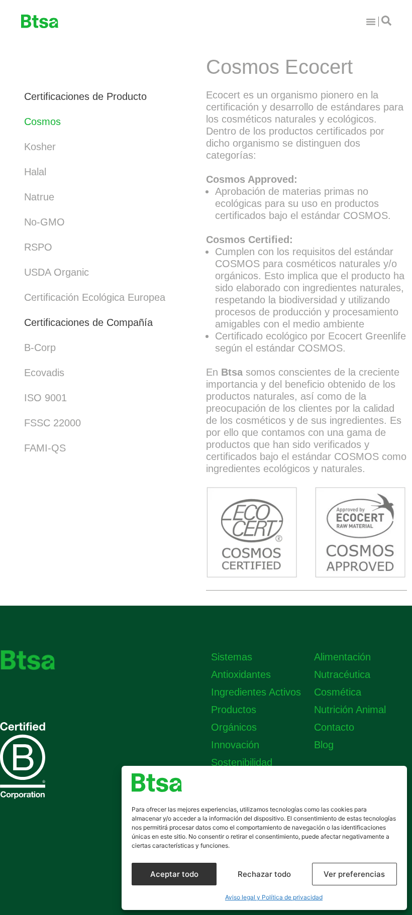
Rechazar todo (264, 874)
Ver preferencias (354, 874)
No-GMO (44, 221)
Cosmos (42, 121)
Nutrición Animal (350, 709)
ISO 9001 (45, 397)
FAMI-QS (45, 447)
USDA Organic (56, 272)
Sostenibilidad (241, 762)
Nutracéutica (342, 674)
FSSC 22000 (52, 422)
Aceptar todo (174, 874)
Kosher (40, 146)
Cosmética (337, 692)
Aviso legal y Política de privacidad (274, 897)
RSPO (38, 247)
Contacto (334, 727)
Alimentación (342, 656)
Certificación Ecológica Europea (94, 297)
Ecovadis (44, 372)
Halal (35, 171)
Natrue (39, 196)
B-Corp (40, 347)
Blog (324, 744)
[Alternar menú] (371, 22)
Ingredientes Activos (256, 692)
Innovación (235, 744)
